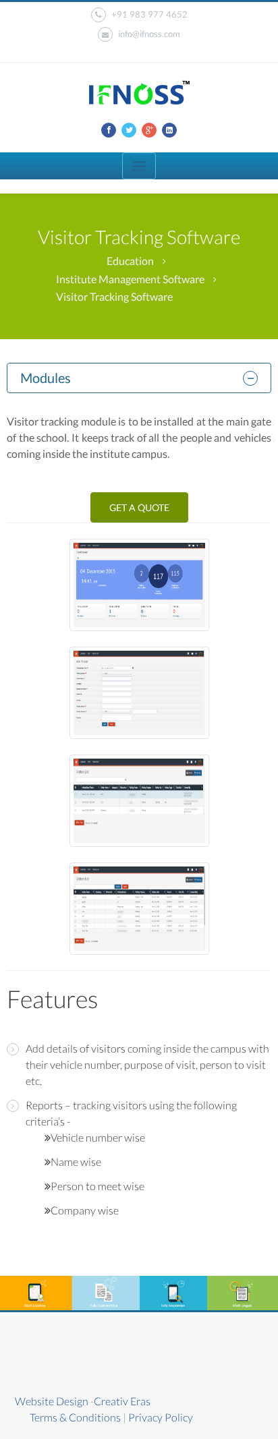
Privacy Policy (160, 1417)
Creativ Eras (122, 1400)
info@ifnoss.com (149, 33)
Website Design (51, 1400)
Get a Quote (139, 507)
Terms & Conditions (75, 1417)
